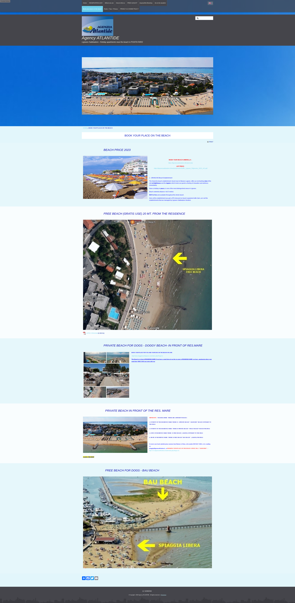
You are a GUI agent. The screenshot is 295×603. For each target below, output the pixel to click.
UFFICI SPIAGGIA (92, 333)
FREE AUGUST (132, 3)
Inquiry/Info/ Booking (146, 3)
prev (88, 86)
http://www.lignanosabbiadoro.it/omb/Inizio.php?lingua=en (164, 450)
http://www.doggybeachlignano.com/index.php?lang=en (147, 356)
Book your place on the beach (92, 9)
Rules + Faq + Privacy (111, 9)
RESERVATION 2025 (95, 3)
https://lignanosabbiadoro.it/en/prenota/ (180, 163)
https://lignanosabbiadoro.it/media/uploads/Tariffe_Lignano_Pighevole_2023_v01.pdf (180, 168)
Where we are (109, 3)
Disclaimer (163, 595)
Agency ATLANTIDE (100, 38)
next (206, 86)
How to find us (120, 3)
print (211, 142)
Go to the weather (160, 3)
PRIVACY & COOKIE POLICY (129, 9)
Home (85, 3)
